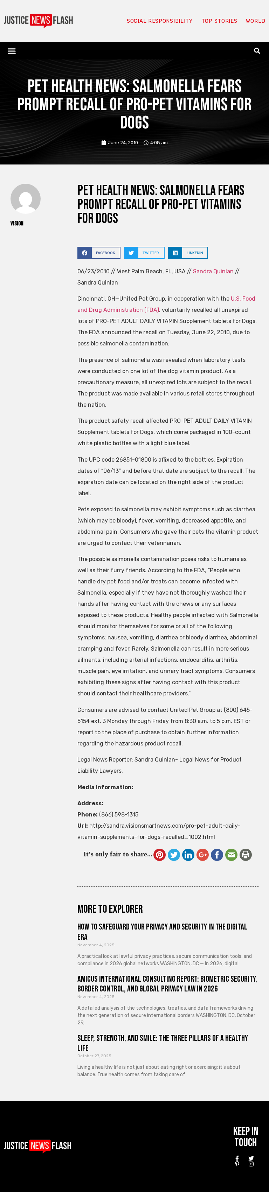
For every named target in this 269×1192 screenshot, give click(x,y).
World (255, 21)
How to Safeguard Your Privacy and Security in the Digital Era (162, 932)
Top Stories (219, 21)
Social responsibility (160, 21)
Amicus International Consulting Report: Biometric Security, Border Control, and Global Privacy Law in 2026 (167, 984)
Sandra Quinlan (213, 271)
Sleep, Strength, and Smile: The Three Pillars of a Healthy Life (162, 1043)
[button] (12, 50)
